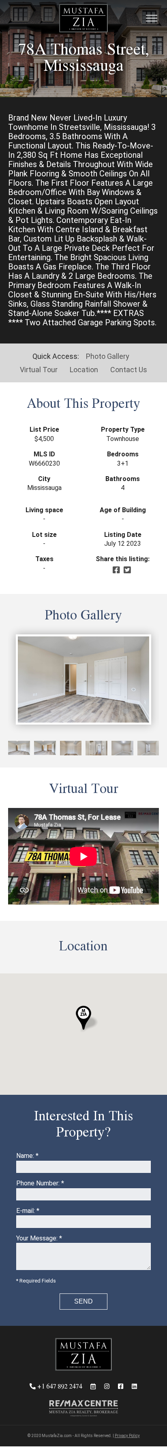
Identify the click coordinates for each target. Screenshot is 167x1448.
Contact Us (128, 369)
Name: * (27, 1156)
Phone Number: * (40, 1183)
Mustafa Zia (83, 18)
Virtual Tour (39, 369)
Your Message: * (39, 1238)
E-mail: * (27, 1211)
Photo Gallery (107, 356)
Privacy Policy (127, 1435)
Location (84, 369)
